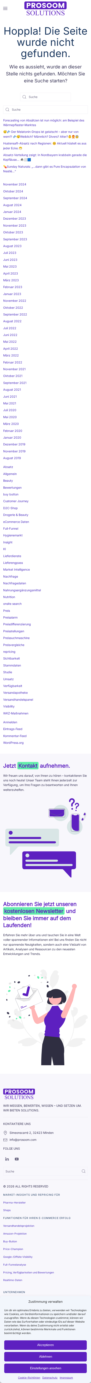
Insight (7, 542)
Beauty (8, 480)
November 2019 (14, 451)
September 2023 (15, 239)
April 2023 (10, 273)
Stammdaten (12, 665)
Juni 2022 (10, 335)
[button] (5, 8)
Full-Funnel (10, 528)
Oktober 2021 (12, 376)
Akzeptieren (45, 1345)
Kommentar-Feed (15, 736)
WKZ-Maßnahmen (15, 713)
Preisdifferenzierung (17, 624)
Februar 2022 (12, 362)
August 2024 (12, 205)
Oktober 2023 (13, 232)
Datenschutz (50, 1377)
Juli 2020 (9, 410)
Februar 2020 (12, 430)
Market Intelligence (16, 569)
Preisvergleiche (13, 645)
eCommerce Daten (16, 522)
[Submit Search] (83, 1171)
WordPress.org (13, 742)
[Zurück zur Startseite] (45, 8)
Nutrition (9, 597)
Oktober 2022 (13, 307)
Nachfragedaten (14, 583)
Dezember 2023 (14, 218)
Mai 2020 (10, 417)
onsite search (12, 603)
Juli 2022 (9, 328)
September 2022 (15, 314)
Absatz (8, 467)
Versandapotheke (15, 692)
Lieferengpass (13, 562)
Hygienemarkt (13, 535)
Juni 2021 (10, 396)
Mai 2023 (10, 266)
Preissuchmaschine (16, 638)
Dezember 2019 (14, 444)
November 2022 (14, 300)
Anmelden (10, 722)
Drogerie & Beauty (15, 515)
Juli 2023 (9, 252)
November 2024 (14, 184)
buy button (10, 494)
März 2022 (11, 355)
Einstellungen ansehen (45, 1368)
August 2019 (12, 458)
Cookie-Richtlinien (29, 1377)
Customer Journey (16, 501)
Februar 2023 (12, 287)
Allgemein (10, 474)
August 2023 (12, 246)
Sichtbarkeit (11, 658)
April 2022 (10, 348)
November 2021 (14, 369)
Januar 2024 (12, 212)
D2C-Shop (10, 508)
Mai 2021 (9, 403)
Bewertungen (12, 487)
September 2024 (15, 198)
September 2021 (14, 383)
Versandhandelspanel (18, 699)
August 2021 (12, 389)
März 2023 (11, 280)
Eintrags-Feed (12, 729)
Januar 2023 (12, 294)
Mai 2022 (10, 341)
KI (4, 549)
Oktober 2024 (13, 191)
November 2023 (14, 225)
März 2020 (11, 424)
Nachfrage (10, 576)
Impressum (66, 1377)
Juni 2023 (10, 259)
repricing (9, 651)
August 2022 (12, 321)
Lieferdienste (12, 556)
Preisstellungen (13, 631)
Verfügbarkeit (12, 686)
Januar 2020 (12, 437)
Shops (7, 1210)
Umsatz (8, 679)
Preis (6, 610)
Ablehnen (45, 1356)
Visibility (9, 706)
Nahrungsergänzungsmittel (22, 590)
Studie (7, 672)
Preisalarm (10, 617)
